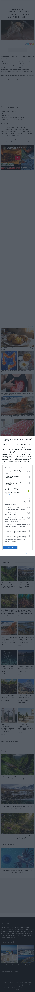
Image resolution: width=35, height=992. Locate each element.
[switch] (28, 471)
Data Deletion (8, 553)
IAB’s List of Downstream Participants (19, 463)
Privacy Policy (26, 553)
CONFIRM (10, 547)
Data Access (17, 553)
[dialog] (17, 496)
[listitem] (17, 468)
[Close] (31, 439)
